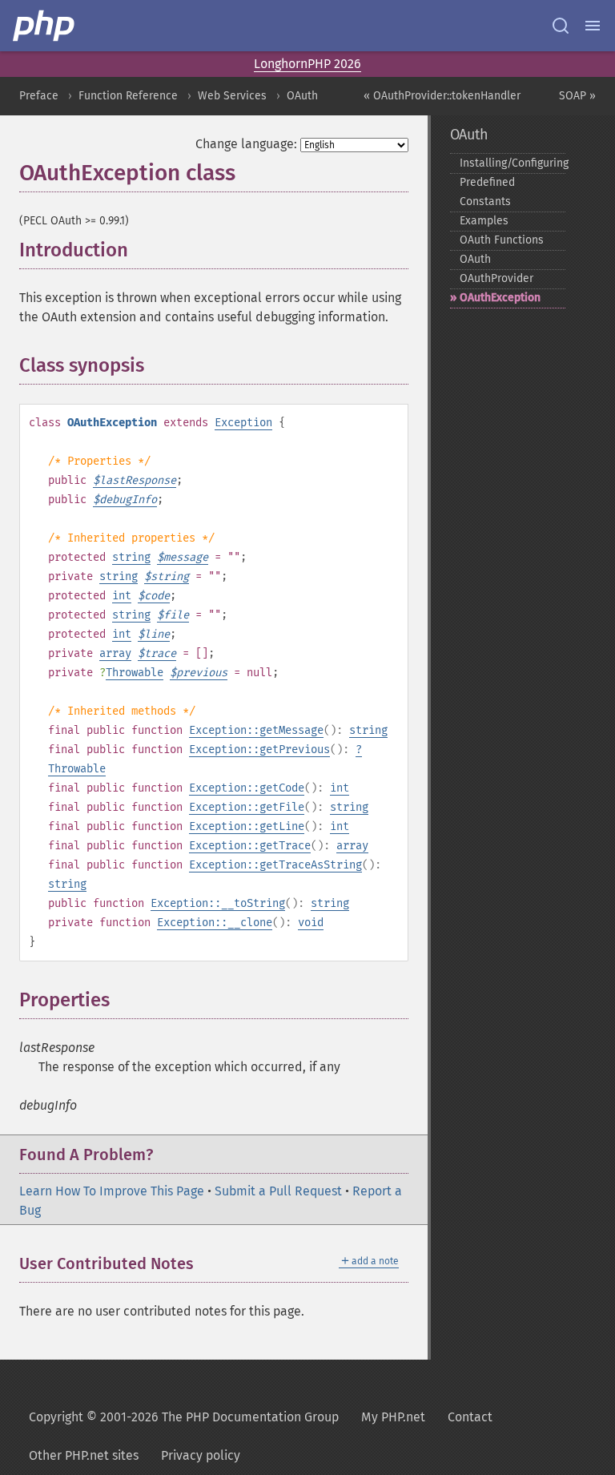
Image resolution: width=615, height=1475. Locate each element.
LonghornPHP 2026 (307, 63)
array (115, 653)
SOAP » (577, 96)
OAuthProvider (496, 278)
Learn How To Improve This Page (111, 1191)
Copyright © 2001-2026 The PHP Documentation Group (184, 1417)
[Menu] (593, 26)
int (121, 595)
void (311, 922)
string (131, 557)
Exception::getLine (246, 826)
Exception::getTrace (250, 845)
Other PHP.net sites (84, 1455)
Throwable (134, 672)
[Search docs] (561, 26)
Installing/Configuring (512, 163)
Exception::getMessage (256, 730)
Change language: (246, 143)
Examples (484, 221)
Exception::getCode (246, 788)
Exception (243, 422)
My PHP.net (393, 1417)
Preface (38, 96)
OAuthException (500, 297)
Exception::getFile (246, 807)
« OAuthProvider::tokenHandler (442, 96)
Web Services (232, 96)
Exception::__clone (214, 922)
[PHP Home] (45, 25)
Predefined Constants (487, 191)
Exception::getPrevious (259, 749)
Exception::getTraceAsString (275, 865)
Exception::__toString (218, 903)
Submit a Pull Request (278, 1191)
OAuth (302, 96)
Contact (470, 1417)
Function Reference (128, 96)
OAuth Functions (502, 240)
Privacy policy (200, 1455)
